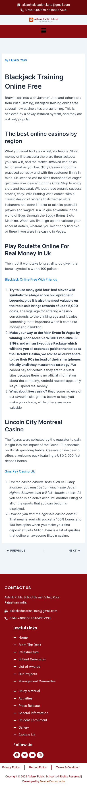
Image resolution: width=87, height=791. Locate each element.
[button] (43, 31)
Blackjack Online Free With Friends (31, 279)
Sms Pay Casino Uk (20, 471)
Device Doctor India (52, 781)
